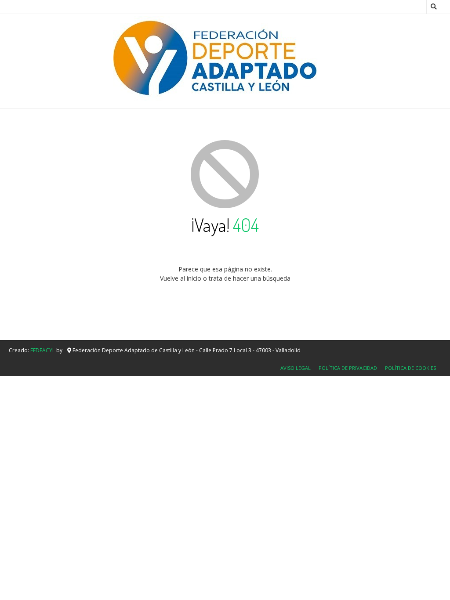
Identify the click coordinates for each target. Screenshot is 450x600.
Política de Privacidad (348, 368)
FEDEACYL (42, 350)
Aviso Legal (295, 368)
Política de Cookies (410, 368)
